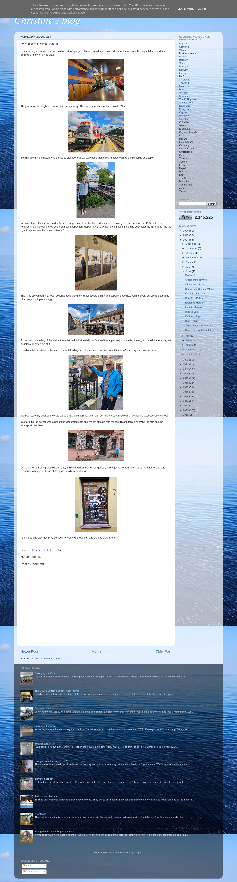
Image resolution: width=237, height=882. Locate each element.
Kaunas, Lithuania (195, 293)
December (192, 243)
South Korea (186, 102)
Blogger (138, 852)
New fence (40, 814)
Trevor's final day (44, 779)
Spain (182, 63)
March (189, 345)
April (188, 340)
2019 (186, 378)
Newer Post (29, 651)
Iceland (183, 73)
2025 (186, 235)
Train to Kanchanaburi (47, 796)
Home (96, 651)
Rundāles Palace (194, 298)
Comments (31, 871)
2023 (186, 360)
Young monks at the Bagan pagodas (55, 831)
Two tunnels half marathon (199, 325)
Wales (182, 50)
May (188, 336)
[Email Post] (59, 550)
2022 (186, 364)
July (188, 266)
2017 (186, 387)
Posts (28, 865)
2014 (186, 401)
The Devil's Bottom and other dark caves (57, 691)
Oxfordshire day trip (196, 279)
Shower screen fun (45, 743)
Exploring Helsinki (195, 302)
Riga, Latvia (191, 321)
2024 (186, 239)
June (189, 271)
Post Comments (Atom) (48, 658)
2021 (186, 369)
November (192, 248)
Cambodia (185, 96)
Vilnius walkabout (194, 284)
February (191, 349)
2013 (186, 405)
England (183, 43)
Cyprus (183, 112)
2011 (186, 415)
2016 (186, 392)
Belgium (183, 60)
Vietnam (183, 92)
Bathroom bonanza (45, 726)
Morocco (184, 115)
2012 (186, 410)
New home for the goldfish (199, 330)
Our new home (43, 708)
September (192, 257)
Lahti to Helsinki (193, 307)
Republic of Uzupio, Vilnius (199, 289)
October (190, 253)
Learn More (186, 8)
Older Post (163, 651)
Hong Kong (185, 109)
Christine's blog (47, 19)
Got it (202, 8)
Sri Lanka (184, 79)
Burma (183, 89)
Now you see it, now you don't (51, 761)
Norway (183, 69)
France (183, 56)
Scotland (184, 47)
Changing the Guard (46, 673)
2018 (186, 383)
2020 (186, 373)
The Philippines (187, 99)
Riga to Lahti (192, 311)
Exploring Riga (193, 316)
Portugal (183, 66)
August (190, 262)
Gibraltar (184, 119)
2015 (186, 396)
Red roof (190, 275)
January (190, 354)
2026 (186, 230)
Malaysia (184, 86)
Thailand (184, 83)
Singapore (185, 106)
